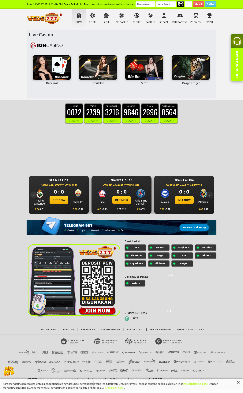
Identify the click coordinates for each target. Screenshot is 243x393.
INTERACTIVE (179, 22)
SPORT (137, 22)
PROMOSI (195, 22)
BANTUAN (68, 329)
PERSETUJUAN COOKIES (190, 329)
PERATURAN (88, 329)
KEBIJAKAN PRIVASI (160, 329)
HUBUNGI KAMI (135, 329)
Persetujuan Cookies (195, 383)
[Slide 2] (120, 208)
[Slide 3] (123, 208)
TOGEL (93, 22)
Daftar (211, 4)
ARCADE (164, 22)
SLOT (106, 22)
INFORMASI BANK (110, 329)
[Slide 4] (125, 208)
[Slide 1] (117, 208)
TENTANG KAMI (48, 329)
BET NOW (59, 200)
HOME (79, 22)
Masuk (199, 4)
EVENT (209, 22)
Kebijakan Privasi (114, 387)
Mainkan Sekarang (194, 227)
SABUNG (150, 22)
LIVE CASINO (121, 22)
